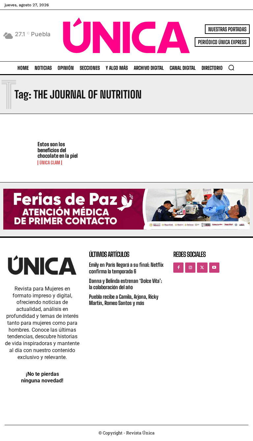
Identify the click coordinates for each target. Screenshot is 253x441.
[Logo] (126, 35)
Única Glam (50, 162)
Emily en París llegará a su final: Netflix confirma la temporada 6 (126, 268)
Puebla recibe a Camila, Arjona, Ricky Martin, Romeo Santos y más (123, 299)
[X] (202, 267)
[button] (231, 67)
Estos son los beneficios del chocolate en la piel (58, 150)
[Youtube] (214, 267)
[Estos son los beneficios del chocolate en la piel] (18, 153)
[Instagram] (190, 267)
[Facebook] (178, 267)
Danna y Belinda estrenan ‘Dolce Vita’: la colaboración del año (125, 284)
